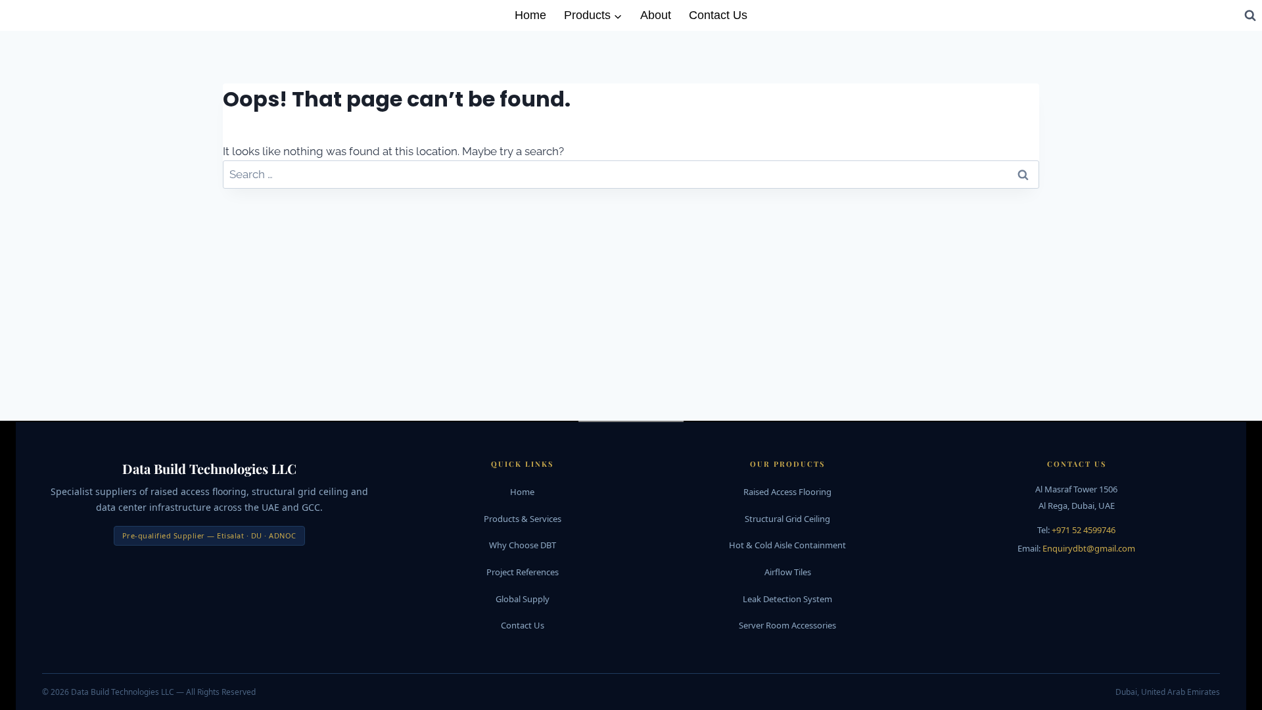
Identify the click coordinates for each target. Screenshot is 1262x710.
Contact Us (718, 15)
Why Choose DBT (522, 545)
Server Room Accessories (787, 625)
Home (530, 15)
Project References (522, 572)
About (655, 15)
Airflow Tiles (787, 572)
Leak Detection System (787, 599)
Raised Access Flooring (787, 492)
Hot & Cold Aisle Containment (787, 545)
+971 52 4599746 (1083, 530)
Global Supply (522, 599)
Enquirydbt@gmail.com (1088, 548)
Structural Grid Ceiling (787, 519)
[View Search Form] (1250, 15)
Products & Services (522, 519)
